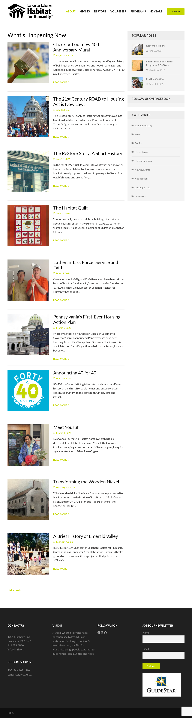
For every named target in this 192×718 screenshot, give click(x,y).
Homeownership (143, 160)
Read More (60, 82)
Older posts (14, 590)
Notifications (141, 178)
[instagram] (102, 632)
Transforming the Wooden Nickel (86, 481)
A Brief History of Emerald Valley (85, 536)
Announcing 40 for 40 (74, 372)
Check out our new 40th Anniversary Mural (77, 47)
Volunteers (140, 196)
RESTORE (100, 11)
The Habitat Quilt (70, 207)
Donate (176, 11)
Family (138, 143)
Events (138, 134)
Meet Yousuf (66, 427)
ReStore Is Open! (155, 45)
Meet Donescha (155, 78)
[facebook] (99, 632)
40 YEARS (156, 11)
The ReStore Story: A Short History (87, 153)
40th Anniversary (143, 125)
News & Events (142, 169)
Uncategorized (142, 187)
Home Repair (141, 152)
